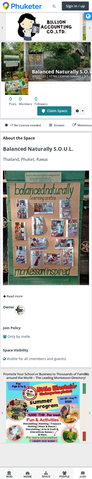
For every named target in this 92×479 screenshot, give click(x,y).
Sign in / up (75, 6)
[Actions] (79, 111)
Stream (59, 125)
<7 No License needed (25, 125)
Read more (14, 296)
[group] (46, 27)
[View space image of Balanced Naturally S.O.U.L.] (16, 83)
